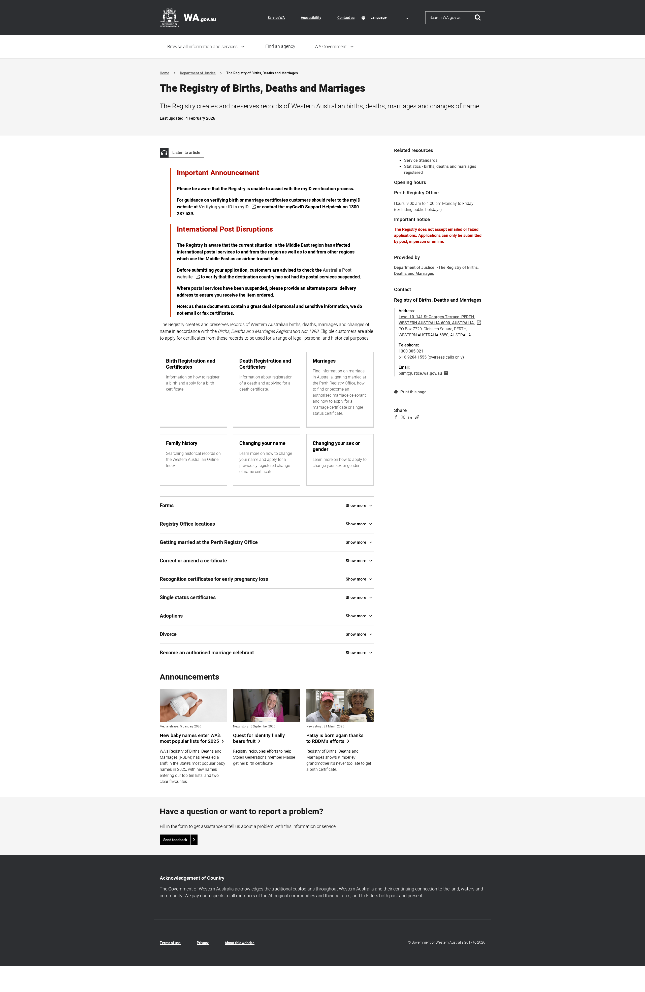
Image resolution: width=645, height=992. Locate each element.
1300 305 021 (411, 351)
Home (164, 73)
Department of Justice (198, 73)
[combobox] (390, 17)
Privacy (203, 943)
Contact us (345, 17)
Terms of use (170, 943)
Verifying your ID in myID (224, 207)
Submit (478, 17)
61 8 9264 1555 (413, 357)
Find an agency (280, 46)
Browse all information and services (202, 46)
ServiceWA (276, 17)
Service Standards (420, 160)
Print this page (413, 392)
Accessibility (311, 17)
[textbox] (390, 17)
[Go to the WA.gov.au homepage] (188, 17)
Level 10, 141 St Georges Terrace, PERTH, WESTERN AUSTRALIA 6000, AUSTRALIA (437, 320)
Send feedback (175, 840)
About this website (239, 943)
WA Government (330, 46)
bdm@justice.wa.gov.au (420, 373)
